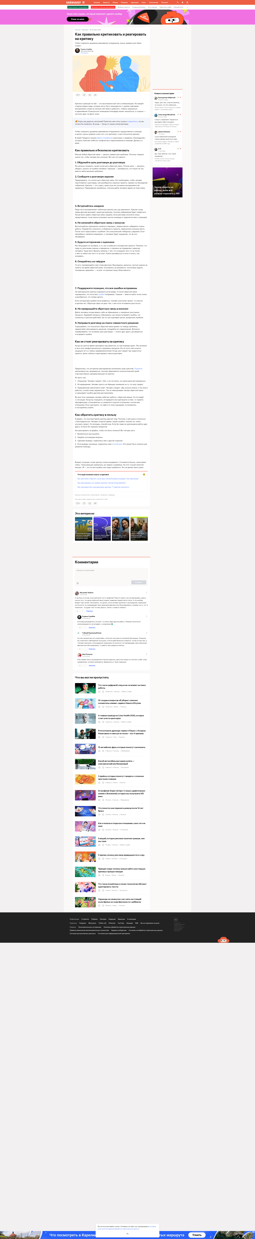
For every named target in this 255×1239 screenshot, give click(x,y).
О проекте (85, 919)
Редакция (112, 919)
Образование (125, 751)
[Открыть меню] (146, 592)
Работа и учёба (126, 691)
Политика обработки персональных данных (119, 927)
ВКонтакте (92, 923)
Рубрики (94, 919)
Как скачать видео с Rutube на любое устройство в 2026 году (167, 142)
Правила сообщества (118, 930)
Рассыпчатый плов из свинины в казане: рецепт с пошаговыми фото (168, 108)
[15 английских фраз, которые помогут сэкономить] (111, 749)
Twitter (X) (102, 923)
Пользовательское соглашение (89, 927)
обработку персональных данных (127, 1229)
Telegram (82, 923)
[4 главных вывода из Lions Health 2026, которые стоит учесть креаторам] (111, 718)
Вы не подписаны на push (150, 923)
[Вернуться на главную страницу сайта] (73, 2)
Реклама (133, 539)
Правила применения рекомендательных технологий (89, 930)
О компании (131, 919)
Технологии (125, 767)
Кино (115, 737)
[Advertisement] (111, 195)
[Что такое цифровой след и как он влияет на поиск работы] (111, 688)
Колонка (116, 691)
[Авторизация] (187, 2)
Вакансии (121, 919)
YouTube (121, 923)
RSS (136, 923)
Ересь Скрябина (104, 138)
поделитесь (132, 121)
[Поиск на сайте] (177, 2)
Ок (127, 1234)
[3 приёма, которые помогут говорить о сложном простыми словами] (111, 779)
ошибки (101, 294)
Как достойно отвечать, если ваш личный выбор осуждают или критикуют (108, 479)
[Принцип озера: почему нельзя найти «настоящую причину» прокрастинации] (111, 871)
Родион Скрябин (86, 49)
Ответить (89, 611)
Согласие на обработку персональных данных (146, 930)
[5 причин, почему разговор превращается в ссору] (111, 856)
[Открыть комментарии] (103, 691)
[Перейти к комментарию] (167, 103)
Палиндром (84, 53)
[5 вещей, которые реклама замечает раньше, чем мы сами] (111, 841)
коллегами (117, 444)
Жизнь (116, 707)
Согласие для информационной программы (114, 933)
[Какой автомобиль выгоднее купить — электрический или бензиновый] (111, 764)
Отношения (124, 830)
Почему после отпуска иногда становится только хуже (164, 160)
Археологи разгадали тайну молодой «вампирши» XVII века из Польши (167, 125)
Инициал (130, 923)
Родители (138, 369)
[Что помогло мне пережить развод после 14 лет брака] (111, 811)
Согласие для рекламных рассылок (83, 933)
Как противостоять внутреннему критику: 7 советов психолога (103, 487)
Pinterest (112, 923)
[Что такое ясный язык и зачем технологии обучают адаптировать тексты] (111, 887)
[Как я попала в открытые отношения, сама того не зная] (111, 826)
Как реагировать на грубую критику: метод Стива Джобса (101, 483)
